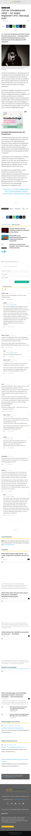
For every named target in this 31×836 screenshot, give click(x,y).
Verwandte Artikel (6, 224)
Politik (8, 7)
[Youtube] (23, 803)
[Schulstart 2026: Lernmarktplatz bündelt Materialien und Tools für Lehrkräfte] (5, 716)
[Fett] (3, 271)
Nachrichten (7, 5)
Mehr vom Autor (16, 224)
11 (29, 20)
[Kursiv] (4, 271)
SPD (27, 208)
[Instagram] (11, 803)
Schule (23, 208)
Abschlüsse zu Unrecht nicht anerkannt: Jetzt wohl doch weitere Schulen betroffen (19, 246)
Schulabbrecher (18, 208)
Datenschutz (12, 834)
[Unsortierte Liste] (8, 271)
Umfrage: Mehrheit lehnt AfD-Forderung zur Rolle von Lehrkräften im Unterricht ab (19, 230)
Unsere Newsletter (6, 537)
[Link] (10, 271)
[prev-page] (2, 251)
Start (2, 5)
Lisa (12, 416)
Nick (12, 361)
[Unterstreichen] (6, 271)
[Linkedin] (17, 26)
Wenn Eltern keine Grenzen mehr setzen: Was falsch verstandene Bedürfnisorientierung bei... (14, 594)
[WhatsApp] (14, 26)
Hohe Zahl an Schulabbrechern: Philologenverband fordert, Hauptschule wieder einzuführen (16, 191)
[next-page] (5, 251)
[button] (2, 2)
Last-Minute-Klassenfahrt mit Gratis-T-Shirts (12, 728)
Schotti (12, 496)
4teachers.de (19, 832)
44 (28, 598)
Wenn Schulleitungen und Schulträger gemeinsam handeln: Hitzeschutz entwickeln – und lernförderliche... (13, 695)
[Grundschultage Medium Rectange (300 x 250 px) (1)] (12, 120)
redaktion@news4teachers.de (21, 799)
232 (28, 559)
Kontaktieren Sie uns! (9, 777)
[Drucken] (24, 26)
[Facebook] (7, 26)
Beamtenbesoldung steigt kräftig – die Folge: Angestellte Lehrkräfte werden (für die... (15, 555)
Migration (11, 208)
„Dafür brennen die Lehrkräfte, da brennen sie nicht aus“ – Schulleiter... (15, 633)
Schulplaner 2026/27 (16, 809)
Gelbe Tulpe (14, 304)
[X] (10, 26)
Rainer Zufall (14, 352)
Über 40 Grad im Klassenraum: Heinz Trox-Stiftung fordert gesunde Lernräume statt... (18, 708)
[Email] (20, 26)
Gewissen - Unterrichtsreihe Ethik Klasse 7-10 (12, 747)
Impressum (18, 834)
